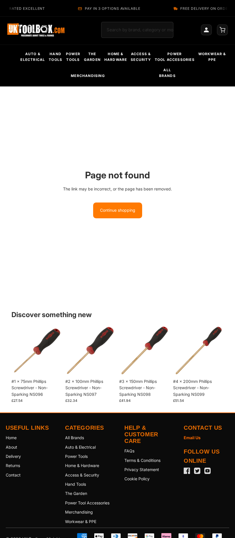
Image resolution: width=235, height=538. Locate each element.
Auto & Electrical (80, 447)
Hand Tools (75, 484)
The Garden (76, 493)
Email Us (192, 437)
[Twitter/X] (197, 471)
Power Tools (76, 456)
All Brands (74, 437)
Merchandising (79, 512)
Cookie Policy (137, 478)
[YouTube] (207, 471)
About (11, 447)
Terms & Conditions (142, 460)
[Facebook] (187, 471)
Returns (13, 465)
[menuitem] (33, 57)
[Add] (53, 367)
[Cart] (222, 29)
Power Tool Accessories (87, 502)
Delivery (13, 456)
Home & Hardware (82, 465)
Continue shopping (117, 210)
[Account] (206, 29)
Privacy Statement (141, 469)
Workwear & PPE (80, 521)
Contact (13, 475)
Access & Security (82, 475)
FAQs (129, 450)
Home (11, 437)
